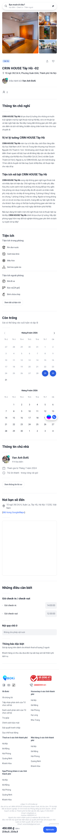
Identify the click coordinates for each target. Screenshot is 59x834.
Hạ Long (34, 715)
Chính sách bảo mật (10, 723)
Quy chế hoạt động (10, 733)
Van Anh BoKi (20, 457)
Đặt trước (50, 830)
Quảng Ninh (7, 758)
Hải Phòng (35, 710)
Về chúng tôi (7, 697)
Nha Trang (35, 720)
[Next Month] (54, 333)
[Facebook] (3, 685)
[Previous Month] (4, 333)
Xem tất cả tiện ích (13, 302)
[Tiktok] (13, 685)
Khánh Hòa (7, 763)
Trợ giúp (5, 718)
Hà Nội (33, 700)
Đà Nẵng (34, 705)
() (13, 512)
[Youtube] (8, 685)
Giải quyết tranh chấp (11, 728)
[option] (6, 347)
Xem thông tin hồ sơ (13, 484)
